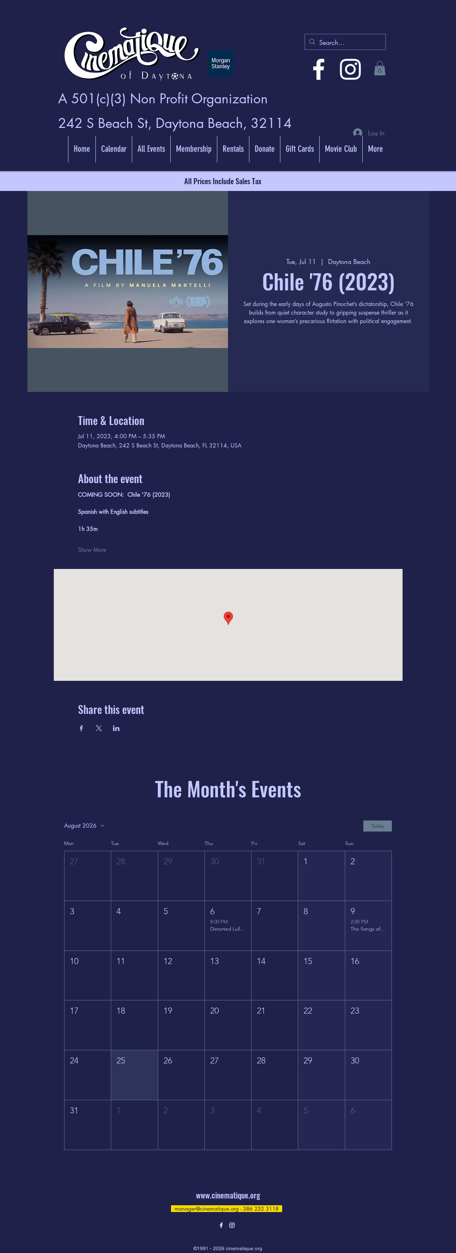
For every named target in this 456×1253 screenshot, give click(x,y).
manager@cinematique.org (207, 1208)
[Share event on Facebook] (81, 728)
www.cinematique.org (228, 1195)
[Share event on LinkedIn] (116, 728)
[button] (380, 68)
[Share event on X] (98, 728)
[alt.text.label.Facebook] (319, 69)
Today (377, 826)
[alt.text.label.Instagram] (350, 69)
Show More (92, 550)
